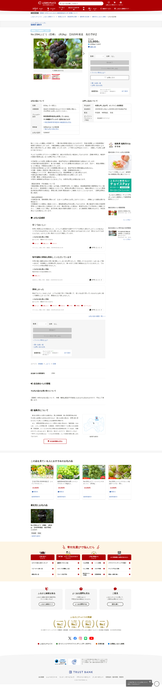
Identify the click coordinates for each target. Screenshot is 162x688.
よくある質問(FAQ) (81, 604)
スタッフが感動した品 (63, 568)
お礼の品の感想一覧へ (96, 316)
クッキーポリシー (98, 677)
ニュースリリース (51, 677)
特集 (84, 8)
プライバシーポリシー (83, 677)
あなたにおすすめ (73, 8)
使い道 (92, 8)
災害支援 (101, 644)
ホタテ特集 (98, 568)
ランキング (62, 8)
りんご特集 (86, 568)
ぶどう (48, 364)
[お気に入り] (156, 684)
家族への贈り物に (113, 574)
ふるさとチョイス (46, 644)
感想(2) (61, 491)
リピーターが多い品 (37, 568)
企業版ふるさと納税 (117, 644)
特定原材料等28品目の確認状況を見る (58, 122)
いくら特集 (98, 563)
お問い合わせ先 (97, 85)
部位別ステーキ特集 (86, 574)
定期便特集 (98, 574)
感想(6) (35, 491)
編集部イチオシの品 (62, 563)
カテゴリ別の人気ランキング (40, 563)
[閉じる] (150, 682)
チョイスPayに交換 (113, 568)
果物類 (40, 364)
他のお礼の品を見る (52, 129)
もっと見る (126, 220)
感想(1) (113, 491)
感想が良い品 (35, 574)
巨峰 (54, 364)
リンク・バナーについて (66, 677)
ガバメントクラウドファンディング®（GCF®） (75, 644)
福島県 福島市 (36, 536)
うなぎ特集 (86, 563)
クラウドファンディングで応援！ (117, 563)
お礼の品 (38, 8)
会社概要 (41, 677)
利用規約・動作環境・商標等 (114, 677)
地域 (51, 8)
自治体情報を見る (56, 441)
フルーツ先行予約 (62, 574)
